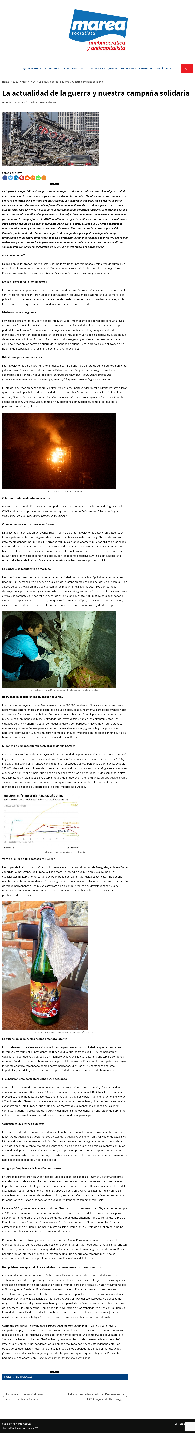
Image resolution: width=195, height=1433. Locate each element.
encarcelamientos (60, 1280)
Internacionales (23, 1377)
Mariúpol (92, 577)
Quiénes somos (32, 68)
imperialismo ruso (34, 290)
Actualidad (52, 68)
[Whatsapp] (38, 177)
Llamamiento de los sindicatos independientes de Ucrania (24, 1397)
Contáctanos (164, 68)
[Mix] (32, 177)
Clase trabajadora (74, 68)
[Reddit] (27, 177)
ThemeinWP (31, 1428)
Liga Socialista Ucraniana (49, 1317)
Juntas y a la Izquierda (103, 68)
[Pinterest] (21, 177)
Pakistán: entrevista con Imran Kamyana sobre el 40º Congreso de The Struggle (96, 1397)
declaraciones (14, 1294)
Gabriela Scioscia (51, 102)
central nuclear (83, 867)
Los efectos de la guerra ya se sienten (68, 1136)
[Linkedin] (16, 177)
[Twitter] (10, 177)
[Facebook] (4, 177)
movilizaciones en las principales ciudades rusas (85, 1275)
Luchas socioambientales (136, 68)
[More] (43, 177)
